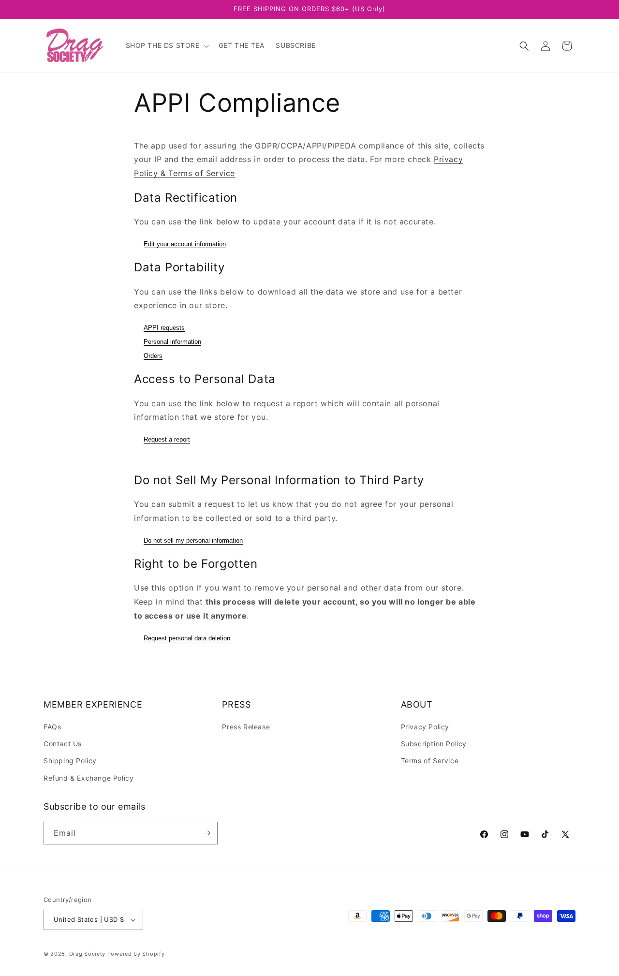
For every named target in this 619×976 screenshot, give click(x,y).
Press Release (246, 727)
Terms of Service (430, 760)
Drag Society (87, 953)
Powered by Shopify (136, 953)
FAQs (52, 727)
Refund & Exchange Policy (88, 778)
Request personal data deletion (187, 638)
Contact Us (63, 743)
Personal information (172, 341)
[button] (166, 45)
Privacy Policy (425, 727)
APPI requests (164, 327)
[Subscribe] (206, 833)
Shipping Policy (70, 760)
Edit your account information (185, 244)
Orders (153, 355)
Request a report (167, 439)
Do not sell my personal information (193, 540)
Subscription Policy (434, 743)
